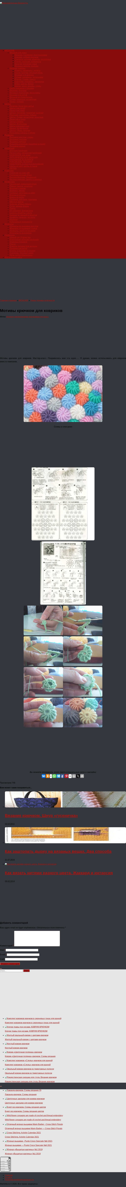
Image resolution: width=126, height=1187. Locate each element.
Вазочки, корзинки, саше (26, 64)
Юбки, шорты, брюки (24, 84)
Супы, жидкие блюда (19, 206)
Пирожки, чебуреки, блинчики (23, 199)
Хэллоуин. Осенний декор (21, 253)
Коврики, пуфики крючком (26, 57)
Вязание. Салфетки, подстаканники (31, 55)
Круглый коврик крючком (16, 1048)
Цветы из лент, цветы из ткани (23, 166)
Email (3, 955)
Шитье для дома (17, 111)
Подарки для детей (18, 248)
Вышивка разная (17, 146)
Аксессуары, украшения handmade (26, 153)
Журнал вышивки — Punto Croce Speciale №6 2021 (28, 1145)
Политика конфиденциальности (19, 1180)
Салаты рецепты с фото (21, 213)
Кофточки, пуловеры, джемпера (29, 82)
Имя (2, 950)
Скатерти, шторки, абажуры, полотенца (33, 59)
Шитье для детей (17, 108)
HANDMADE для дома (20, 155)
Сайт (2, 959)
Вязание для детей (18, 95)
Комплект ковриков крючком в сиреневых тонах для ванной (32, 1023)
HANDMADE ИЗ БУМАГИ (21, 159)
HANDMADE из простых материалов (27, 164)
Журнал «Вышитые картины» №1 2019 (23, 1154)
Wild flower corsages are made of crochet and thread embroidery (33, 1120)
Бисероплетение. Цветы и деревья (26, 179)
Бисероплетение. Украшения (23, 177)
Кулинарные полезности (21, 222)
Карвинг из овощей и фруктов (23, 215)
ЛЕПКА (13, 168)
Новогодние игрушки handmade (24, 240)
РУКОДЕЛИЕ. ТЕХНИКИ (21, 162)
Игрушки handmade (19, 151)
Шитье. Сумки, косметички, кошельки (26, 117)
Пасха (13, 244)
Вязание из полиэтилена (21, 97)
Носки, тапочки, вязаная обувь (29, 73)
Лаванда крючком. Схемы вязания (21, 1094)
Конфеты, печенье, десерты (22, 217)
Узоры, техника (17, 102)
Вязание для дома (18, 53)
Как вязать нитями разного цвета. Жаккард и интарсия (59, 873)
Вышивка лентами (18, 139)
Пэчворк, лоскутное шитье (22, 106)
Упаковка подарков (18, 242)
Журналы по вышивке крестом (24, 226)
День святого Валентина (21, 255)
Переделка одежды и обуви (22, 133)
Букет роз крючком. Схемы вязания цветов (24, 1111)
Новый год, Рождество (20, 237)
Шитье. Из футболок (19, 128)
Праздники (10, 235)
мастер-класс (43, 317)
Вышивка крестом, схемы (21, 137)
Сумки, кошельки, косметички (23, 99)
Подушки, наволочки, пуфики (23, 115)
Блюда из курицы (18, 195)
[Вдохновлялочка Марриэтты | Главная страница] (14, 3)
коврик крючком (29, 317)
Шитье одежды (17, 122)
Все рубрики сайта (13, 257)
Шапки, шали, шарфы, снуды (28, 86)
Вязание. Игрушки (18, 90)
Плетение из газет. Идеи (21, 175)
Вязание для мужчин (24, 75)
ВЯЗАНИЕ (10, 50)
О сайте (8, 1177)
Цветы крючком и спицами (22, 88)
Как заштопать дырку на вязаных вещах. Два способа (58, 851)
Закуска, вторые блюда (20, 204)
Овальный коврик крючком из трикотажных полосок (28, 1073)
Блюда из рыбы (17, 197)
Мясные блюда (17, 202)
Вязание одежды (17, 68)
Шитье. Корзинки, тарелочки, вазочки (26, 113)
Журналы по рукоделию (21, 233)
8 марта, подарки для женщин (23, 246)
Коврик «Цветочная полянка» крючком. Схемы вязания (30, 1056)
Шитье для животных (19, 126)
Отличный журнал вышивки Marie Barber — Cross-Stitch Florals (33, 1128)
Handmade (10, 148)
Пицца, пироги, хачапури (21, 186)
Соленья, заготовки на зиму (22, 193)
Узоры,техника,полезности (42, 300)
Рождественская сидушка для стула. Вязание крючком (30, 1081)
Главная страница (8, 300)
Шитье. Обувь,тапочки (20, 131)
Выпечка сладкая (18, 188)
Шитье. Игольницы (18, 124)
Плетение (9, 171)
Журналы (9, 224)
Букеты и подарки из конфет (22, 251)
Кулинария (10, 182)
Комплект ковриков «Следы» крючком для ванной (28, 1065)
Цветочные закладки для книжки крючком (24, 1103)
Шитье (8, 104)
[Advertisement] (63, 28)
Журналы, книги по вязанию (23, 231)
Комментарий (7, 946)
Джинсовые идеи (17, 119)
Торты (13, 208)
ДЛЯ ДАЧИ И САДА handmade (24, 157)
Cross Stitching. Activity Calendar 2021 (22, 1137)
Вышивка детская (18, 142)
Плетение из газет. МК (20, 173)
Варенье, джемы (17, 191)
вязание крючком (14, 317)
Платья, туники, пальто (25, 79)
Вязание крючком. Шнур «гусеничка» (41, 815)
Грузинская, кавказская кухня (23, 184)
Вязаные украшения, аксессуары (25, 93)
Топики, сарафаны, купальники (29, 77)
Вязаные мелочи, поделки (26, 66)
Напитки (13, 220)
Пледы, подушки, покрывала (28, 62)
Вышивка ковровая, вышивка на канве (27, 144)
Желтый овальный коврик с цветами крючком (25, 1039)
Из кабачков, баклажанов (21, 211)
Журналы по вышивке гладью (23, 228)
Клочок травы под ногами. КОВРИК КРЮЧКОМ (26, 1031)
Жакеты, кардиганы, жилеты (27, 70)
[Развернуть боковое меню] (1, 968)
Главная (9, 1175)
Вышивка (9, 135)
